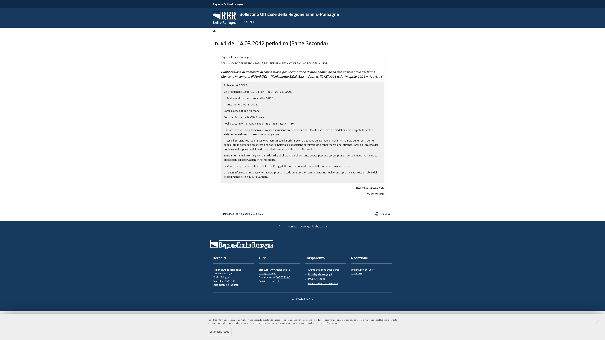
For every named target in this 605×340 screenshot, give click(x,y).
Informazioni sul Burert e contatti (363, 271)
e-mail (271, 281)
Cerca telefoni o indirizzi (225, 285)
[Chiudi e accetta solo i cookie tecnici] (597, 321)
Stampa (385, 214)
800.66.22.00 (283, 277)
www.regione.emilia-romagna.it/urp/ (275, 271)
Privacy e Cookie (316, 279)
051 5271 (230, 281)
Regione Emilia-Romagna (228, 4)
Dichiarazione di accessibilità (323, 283)
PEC (279, 281)
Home (215, 31)
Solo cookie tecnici (219, 331)
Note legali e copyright (320, 274)
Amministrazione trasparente (323, 270)
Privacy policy (332, 323)
